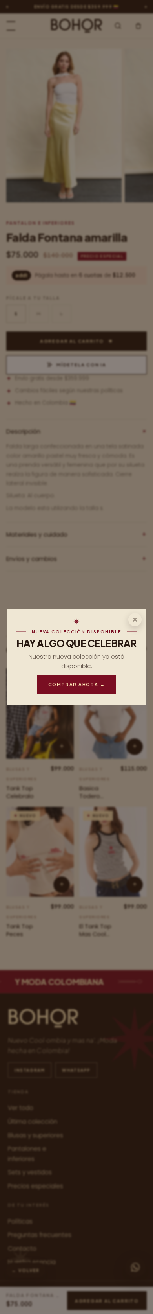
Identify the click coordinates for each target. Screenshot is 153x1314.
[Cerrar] (135, 619)
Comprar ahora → (76, 684)
